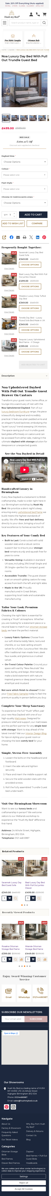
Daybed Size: (9, 156)
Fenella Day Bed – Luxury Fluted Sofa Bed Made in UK (32, 319)
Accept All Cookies (24, 1189)
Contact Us (31, 1135)
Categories (8, 1146)
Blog (28, 1139)
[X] (31, 237)
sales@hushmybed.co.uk (25, 1101)
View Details (9, 269)
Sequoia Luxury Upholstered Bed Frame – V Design (32, 340)
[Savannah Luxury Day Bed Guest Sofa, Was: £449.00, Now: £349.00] (13, 868)
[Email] (18, 237)
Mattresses (20, 718)
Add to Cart (33, 214)
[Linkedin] (37, 237)
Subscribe (36, 1019)
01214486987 (21, 1097)
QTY (6, 215)
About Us (6, 1124)
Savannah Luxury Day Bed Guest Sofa (31, 253)
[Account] (31, 14)
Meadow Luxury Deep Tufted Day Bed (32, 297)
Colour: (6, 169)
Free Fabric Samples (17, 694)
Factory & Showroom (11, 1128)
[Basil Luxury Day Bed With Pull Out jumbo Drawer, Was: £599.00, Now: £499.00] (36, 868)
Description (8, 376)
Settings (24, 1176)
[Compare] (21, 959)
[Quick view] (15, 898)
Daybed (29, 1151)
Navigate (7, 1118)
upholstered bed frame (30, 512)
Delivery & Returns (34, 1131)
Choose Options (30, 265)
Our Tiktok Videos (10, 1139)
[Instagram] (13, 1106)
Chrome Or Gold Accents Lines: (18, 197)
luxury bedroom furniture (15, 411)
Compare (37, 223)
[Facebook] (11, 237)
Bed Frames (7, 1159)
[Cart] (44, 14)
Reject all (23, 1182)
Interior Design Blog (36, 733)
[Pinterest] (44, 237)
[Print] (24, 237)
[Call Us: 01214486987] (38, 14)
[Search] (44, 22)
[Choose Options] (9, 898)
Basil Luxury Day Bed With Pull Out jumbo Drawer (33, 275)
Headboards (31, 1163)
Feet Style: (8, 183)
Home (4, 50)
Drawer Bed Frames (11, 1163)
